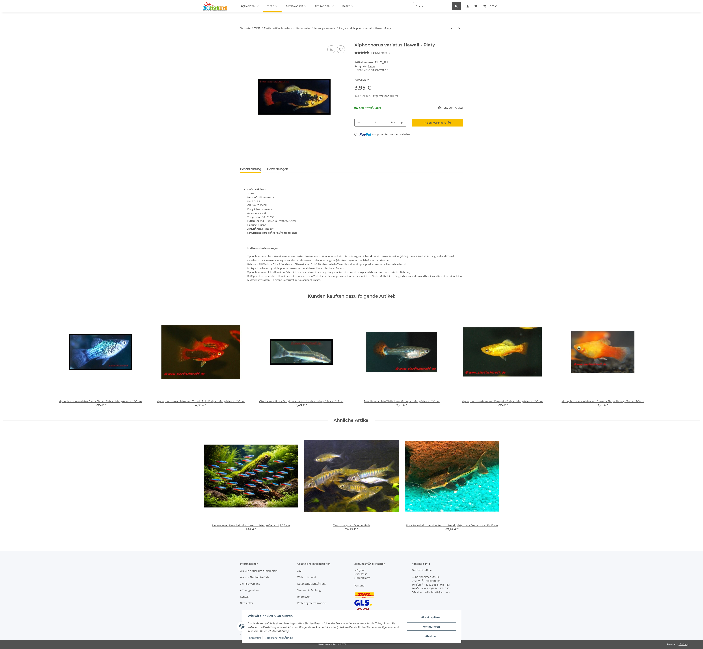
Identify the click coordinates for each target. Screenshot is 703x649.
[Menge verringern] (359, 122)
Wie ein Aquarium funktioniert (258, 571)
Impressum (304, 596)
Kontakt (244, 596)
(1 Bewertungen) (380, 52)
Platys (371, 66)
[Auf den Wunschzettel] (341, 49)
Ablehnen (431, 636)
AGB (299, 571)
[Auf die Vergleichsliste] (331, 49)
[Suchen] (456, 6)
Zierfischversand (250, 583)
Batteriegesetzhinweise (311, 603)
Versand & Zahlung (309, 590)
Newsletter (246, 603)
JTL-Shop (684, 644)
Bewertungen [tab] (277, 169)
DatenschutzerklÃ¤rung (311, 583)
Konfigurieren (431, 626)
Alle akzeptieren (431, 617)
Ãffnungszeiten (249, 590)
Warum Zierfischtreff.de (254, 577)
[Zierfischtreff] (215, 6)
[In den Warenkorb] (243, 40)
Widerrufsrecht (306, 577)
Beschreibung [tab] (250, 169)
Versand (384, 96)
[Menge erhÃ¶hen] (402, 122)
